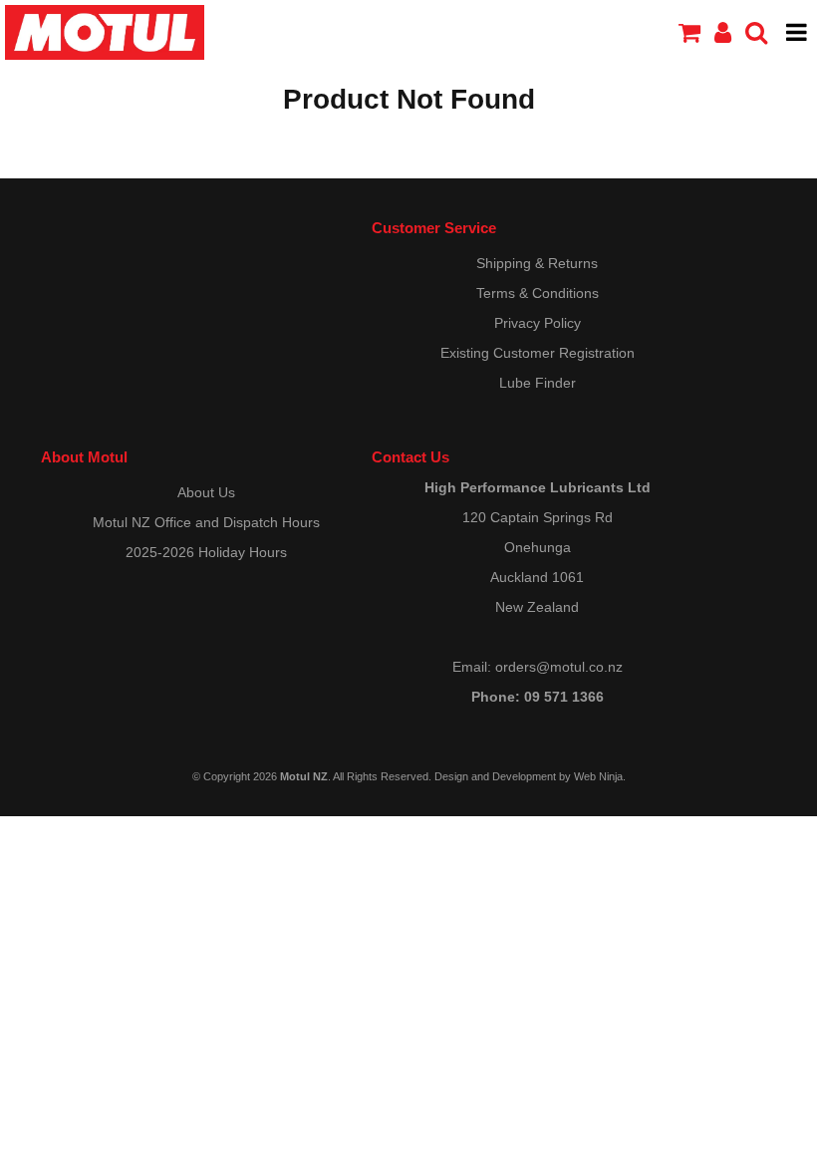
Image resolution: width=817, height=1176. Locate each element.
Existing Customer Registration (537, 353)
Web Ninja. (600, 776)
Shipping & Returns (537, 263)
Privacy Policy (537, 323)
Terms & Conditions (537, 293)
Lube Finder (537, 383)
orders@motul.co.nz (559, 667)
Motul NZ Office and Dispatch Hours (206, 522)
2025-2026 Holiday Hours (206, 552)
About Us (206, 492)
